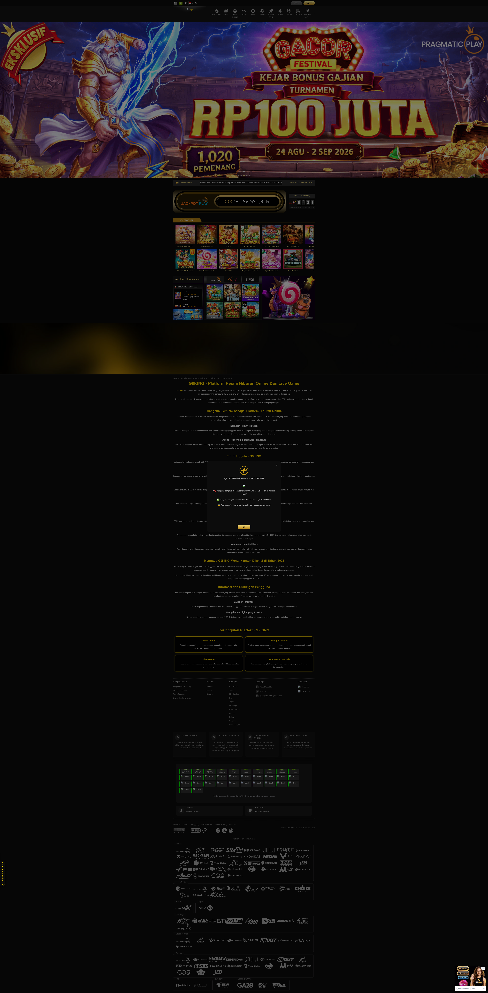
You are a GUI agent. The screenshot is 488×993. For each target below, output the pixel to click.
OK (244, 527)
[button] (2, 874)
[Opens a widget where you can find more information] (470, 978)
